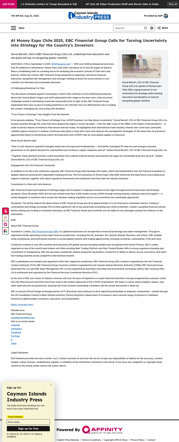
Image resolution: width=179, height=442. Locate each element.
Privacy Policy (137, 440)
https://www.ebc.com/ (22, 304)
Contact (151, 440)
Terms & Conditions (91, 440)
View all (173, 4)
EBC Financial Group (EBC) (45, 231)
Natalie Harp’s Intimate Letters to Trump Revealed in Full (42, 4)
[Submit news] (5, 211)
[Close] (51, 385)
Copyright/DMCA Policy (116, 440)
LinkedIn (15, 325)
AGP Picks (8, 4)
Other (14, 343)
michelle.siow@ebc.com (23, 317)
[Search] (145, 28)
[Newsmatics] (5, 231)
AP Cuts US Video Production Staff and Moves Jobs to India (122, 4)
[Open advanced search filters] (152, 28)
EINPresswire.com (61, 64)
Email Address (15, 416)
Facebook (16, 332)
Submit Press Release (68, 440)
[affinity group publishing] (5, 224)
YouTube (15, 336)
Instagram (16, 328)
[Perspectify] (5, 217)
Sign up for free (28, 428)
